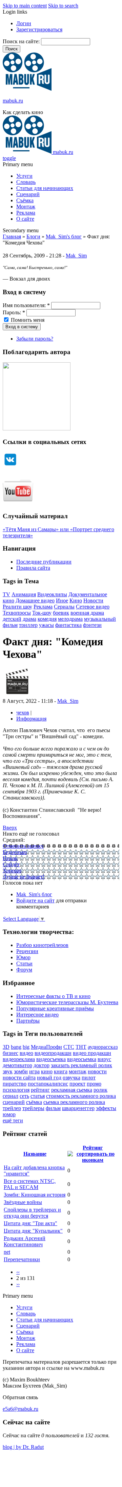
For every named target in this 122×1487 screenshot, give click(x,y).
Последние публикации (44, 562)
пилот (89, 1077)
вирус (104, 1059)
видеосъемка (51, 1059)
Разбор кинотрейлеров (42, 945)
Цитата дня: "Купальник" (33, 1231)
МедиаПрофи (46, 1047)
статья (37, 1096)
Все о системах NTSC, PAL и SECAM (30, 1184)
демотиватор (17, 1065)
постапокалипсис (48, 1084)
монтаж (77, 1071)
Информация (31, 719)
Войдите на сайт (35, 900)
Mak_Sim (76, 255)
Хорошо (12, 870)
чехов (22, 712)
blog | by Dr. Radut (23, 1447)
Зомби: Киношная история (34, 1195)
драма (29, 619)
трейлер (12, 1108)
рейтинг (40, 1090)
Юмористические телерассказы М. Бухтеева (67, 1002)
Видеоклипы (52, 594)
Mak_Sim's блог (64, 236)
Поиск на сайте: (22, 41)
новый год (49, 1077)
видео (26, 1053)
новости (97, 1071)
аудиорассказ (103, 1047)
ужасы (46, 625)
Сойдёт (11, 864)
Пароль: (14, 312)
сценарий (14, 1102)
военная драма (87, 613)
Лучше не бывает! (23, 877)
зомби (21, 1071)
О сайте (25, 219)
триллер (28, 625)
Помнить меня (26, 320)
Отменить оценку (23, 846)
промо (94, 1084)
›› (18, 1284)
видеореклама (19, 1059)
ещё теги (13, 1120)
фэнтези (92, 625)
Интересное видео (37, 1014)
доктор (41, 1065)
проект (77, 1084)
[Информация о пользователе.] (17, 695)
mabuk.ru (13, 101)
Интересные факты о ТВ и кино (53, 996)
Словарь (26, 182)
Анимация (24, 594)
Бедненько (15, 852)
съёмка (34, 1102)
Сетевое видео (92, 607)
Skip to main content (25, 6)
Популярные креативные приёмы (55, 1008)
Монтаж (25, 206)
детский (12, 619)
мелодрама (70, 619)
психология (16, 1090)
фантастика (68, 625)
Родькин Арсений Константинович (24, 1241)
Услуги (24, 176)
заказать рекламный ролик (81, 1065)
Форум (24, 969)
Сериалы (64, 607)
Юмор (23, 957)
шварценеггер (78, 1108)
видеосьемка (81, 1059)
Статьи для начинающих (44, 188)
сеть (24, 1096)
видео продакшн (92, 1053)
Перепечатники (22, 1259)
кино (47, 1071)
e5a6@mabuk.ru (20, 1409)
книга (60, 1071)
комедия (47, 619)
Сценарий (28, 194)
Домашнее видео (35, 600)
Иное (62, 600)
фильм (53, 1108)
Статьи (24, 963)
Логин (23, 23)
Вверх (10, 827)
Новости (93, 600)
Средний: (14, 840)
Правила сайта (33, 568)
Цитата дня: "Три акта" (30, 1223)
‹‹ (18, 1272)
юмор (9, 1114)
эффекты (106, 1108)
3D (6, 1047)
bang (16, 1047)
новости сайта (19, 1077)
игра (34, 1071)
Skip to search (63, 6)
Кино (75, 600)
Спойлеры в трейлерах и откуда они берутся (32, 1213)
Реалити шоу (17, 607)
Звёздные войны (23, 1202)
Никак (10, 858)
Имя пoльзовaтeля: (26, 305)
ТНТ (81, 1047)
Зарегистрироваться (39, 29)
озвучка (71, 1077)
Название (34, 1154)
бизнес (10, 1053)
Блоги (33, 236)
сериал (10, 1096)
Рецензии (27, 951)
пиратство (14, 1084)
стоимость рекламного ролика (81, 1096)
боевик (61, 613)
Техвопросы (17, 613)
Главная (12, 236)
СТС (68, 1047)
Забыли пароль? (34, 339)
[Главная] (27, 89)
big (26, 1047)
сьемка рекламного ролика (74, 1102)
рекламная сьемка (71, 1090)
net (7, 1252)
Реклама (25, 213)
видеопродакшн (53, 1053)
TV (6, 594)
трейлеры (33, 1108)
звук (8, 1071)
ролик (100, 1090)
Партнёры (28, 1021)
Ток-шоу (42, 613)
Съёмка (25, 200)
